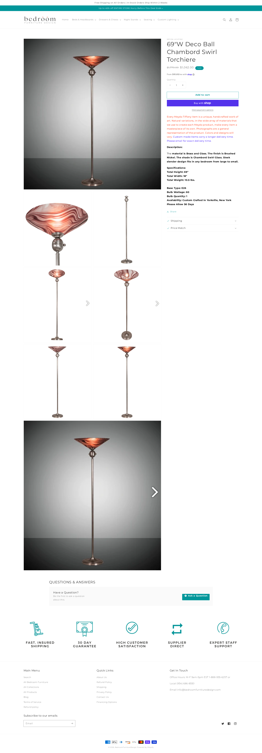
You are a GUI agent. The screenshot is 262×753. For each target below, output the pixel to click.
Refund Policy (104, 682)
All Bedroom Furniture (36, 682)
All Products (30, 692)
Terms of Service (32, 702)
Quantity (171, 80)
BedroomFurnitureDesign (125, 747)
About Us (102, 677)
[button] (224, 20)
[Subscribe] (72, 723)
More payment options (202, 110)
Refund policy (31, 707)
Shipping (101, 687)
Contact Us (103, 697)
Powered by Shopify (145, 747)
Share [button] (173, 211)
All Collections (31, 687)
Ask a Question (197, 595)
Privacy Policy (104, 692)
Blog (26, 697)
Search (27, 677)
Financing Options (107, 702)
